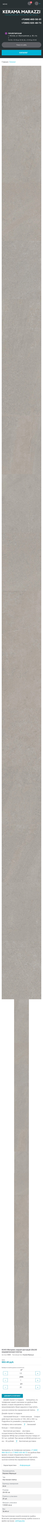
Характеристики (9, 1465)
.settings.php (20, 1521)
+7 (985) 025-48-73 (19, 1452)
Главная (5, 62)
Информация (25, 1465)
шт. (21, 1384)
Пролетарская (15, 33)
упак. (21, 1377)
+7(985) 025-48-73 (31, 23)
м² (21, 1370)
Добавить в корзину (12, 1396)
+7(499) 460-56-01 (31, 19)
